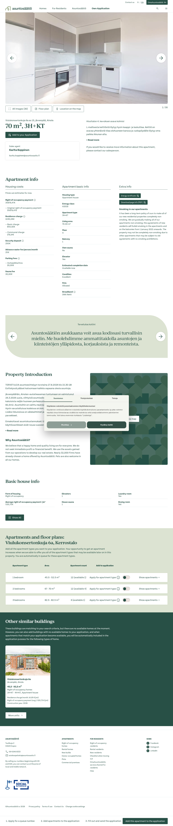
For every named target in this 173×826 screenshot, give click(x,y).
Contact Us (59, 806)
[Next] (161, 58)
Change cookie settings (75, 806)
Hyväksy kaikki (106, 425)
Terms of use (47, 806)
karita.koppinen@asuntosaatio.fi (24, 155)
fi (138, 2)
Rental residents (97, 749)
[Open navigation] (166, 8)
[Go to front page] (18, 8)
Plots (64, 759)
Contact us (129, 2)
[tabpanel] (86, 58)
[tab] (18, 109)
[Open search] (157, 8)
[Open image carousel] (86, 58)
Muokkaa (65, 425)
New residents (96, 753)
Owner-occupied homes (71, 756)
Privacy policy (34, 806)
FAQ (92, 771)
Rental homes (67, 749)
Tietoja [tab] (115, 398)
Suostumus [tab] (58, 398)
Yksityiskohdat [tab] (86, 398)
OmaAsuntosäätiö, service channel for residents (98, 765)
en (142, 2)
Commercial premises (71, 762)
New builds (66, 753)
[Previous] (12, 58)
